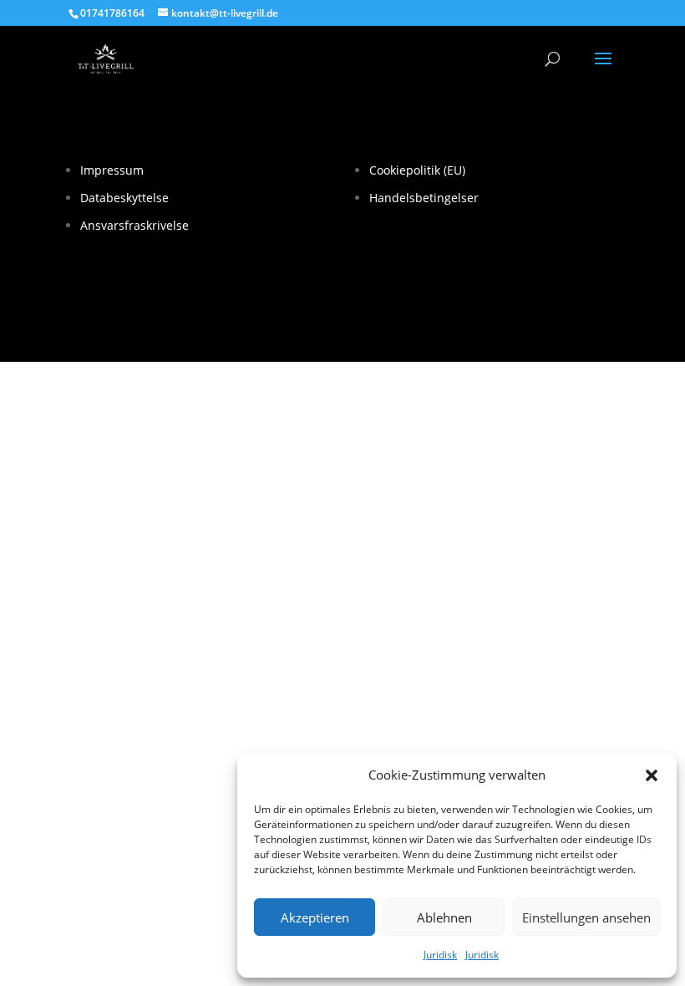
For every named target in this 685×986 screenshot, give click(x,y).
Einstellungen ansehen (586, 917)
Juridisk (440, 955)
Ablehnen (444, 917)
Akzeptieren (315, 917)
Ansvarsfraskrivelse (134, 225)
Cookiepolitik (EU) (417, 170)
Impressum (112, 170)
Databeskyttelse (124, 198)
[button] (651, 775)
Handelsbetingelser (424, 198)
